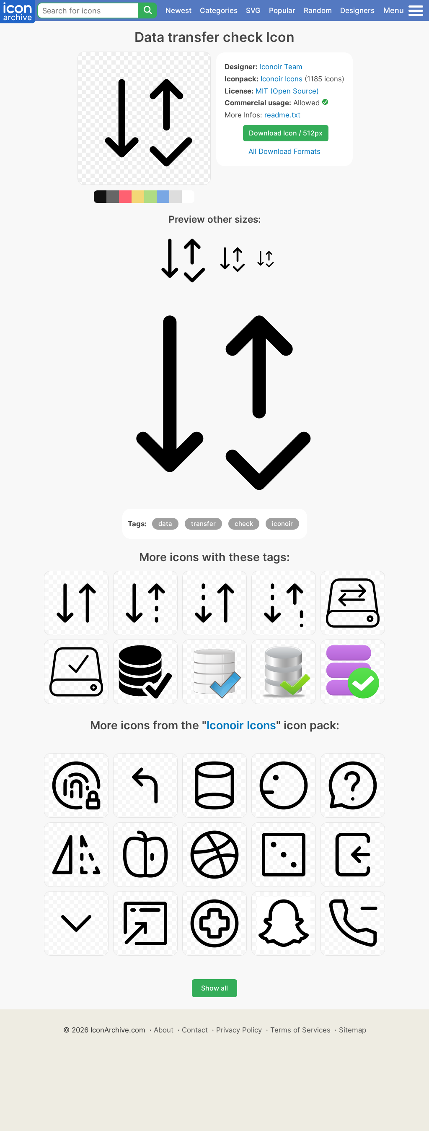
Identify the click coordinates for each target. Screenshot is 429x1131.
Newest (178, 10)
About (163, 1030)
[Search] (147, 10)
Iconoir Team (281, 66)
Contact (195, 1030)
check (244, 524)
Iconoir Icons (281, 79)
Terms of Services (300, 1030)
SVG (253, 10)
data (165, 524)
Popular (282, 10)
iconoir (282, 524)
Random (318, 10)
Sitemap (352, 1030)
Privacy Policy (239, 1030)
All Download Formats (284, 151)
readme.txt (282, 115)
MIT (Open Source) (287, 91)
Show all (214, 988)
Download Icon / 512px (286, 133)
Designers (357, 10)
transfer (203, 524)
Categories (219, 10)
